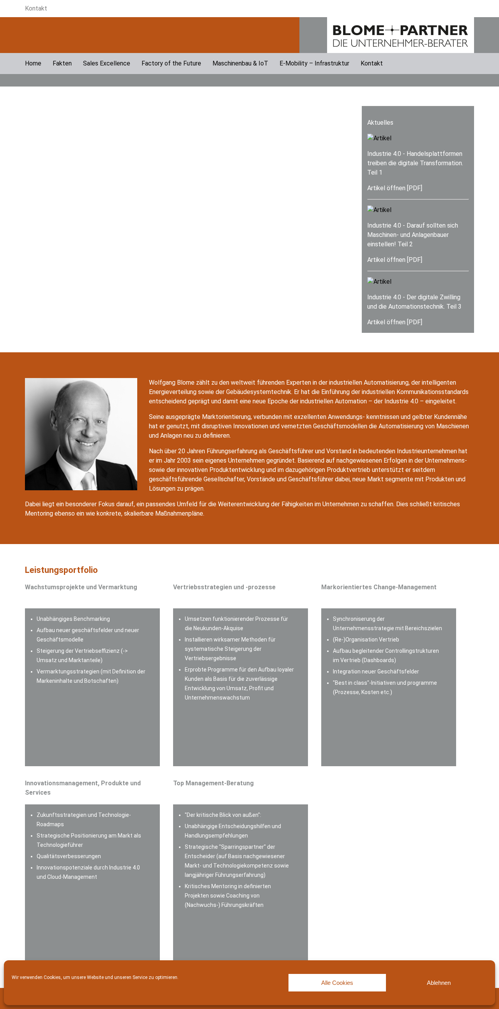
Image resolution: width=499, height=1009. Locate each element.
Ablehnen (439, 982)
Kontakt (36, 8)
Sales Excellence (106, 63)
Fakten (62, 63)
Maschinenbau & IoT (240, 63)
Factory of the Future (171, 63)
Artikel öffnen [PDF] (394, 188)
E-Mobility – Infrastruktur (314, 63)
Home (33, 63)
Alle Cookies (337, 982)
